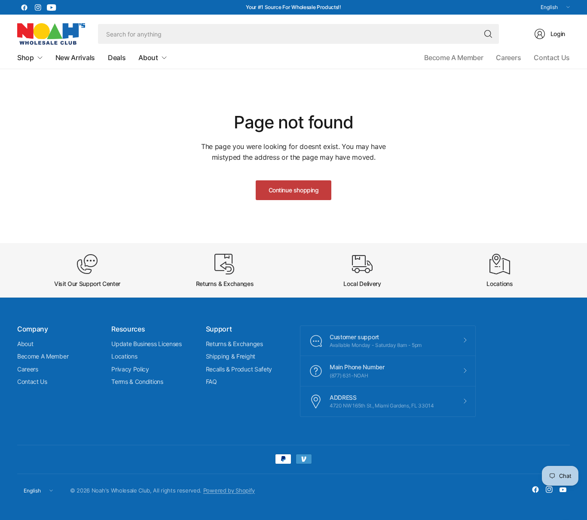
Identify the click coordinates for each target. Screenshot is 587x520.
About (25, 343)
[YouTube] (51, 7)
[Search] (488, 34)
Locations (124, 356)
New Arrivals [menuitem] (75, 57)
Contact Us (552, 57)
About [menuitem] (148, 57)
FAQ (211, 381)
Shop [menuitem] (25, 57)
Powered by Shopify (229, 490)
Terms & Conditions (137, 381)
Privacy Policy (130, 369)
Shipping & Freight (230, 356)
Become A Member (453, 57)
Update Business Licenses (146, 343)
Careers (508, 57)
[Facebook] (24, 7)
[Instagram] (38, 7)
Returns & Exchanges (234, 343)
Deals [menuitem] (116, 57)
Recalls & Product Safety (239, 369)
